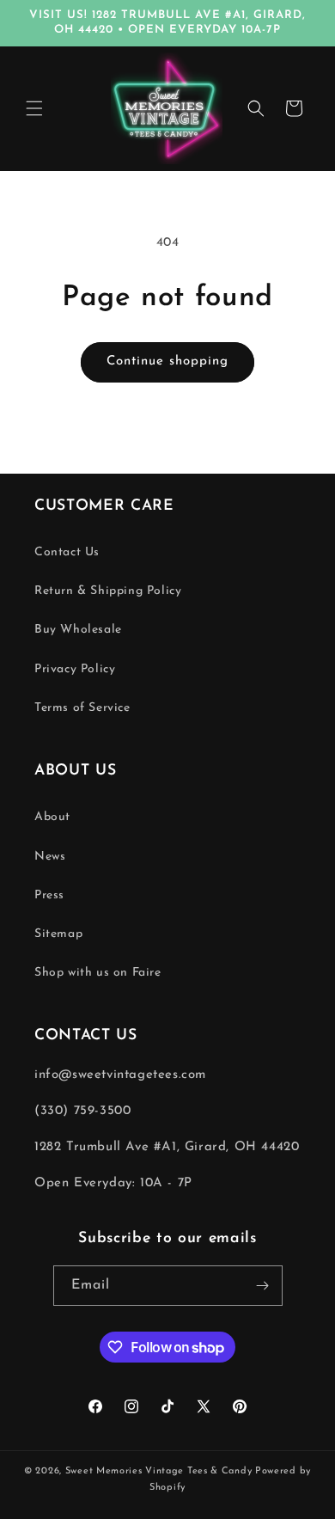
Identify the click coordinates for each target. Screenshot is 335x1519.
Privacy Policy (74, 669)
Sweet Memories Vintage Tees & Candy (159, 1471)
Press (49, 895)
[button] (34, 108)
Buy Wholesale (78, 629)
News (49, 856)
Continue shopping (167, 361)
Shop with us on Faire (97, 972)
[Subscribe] (263, 1285)
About (52, 817)
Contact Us (67, 552)
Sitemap (58, 934)
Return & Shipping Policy (107, 591)
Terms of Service (82, 707)
